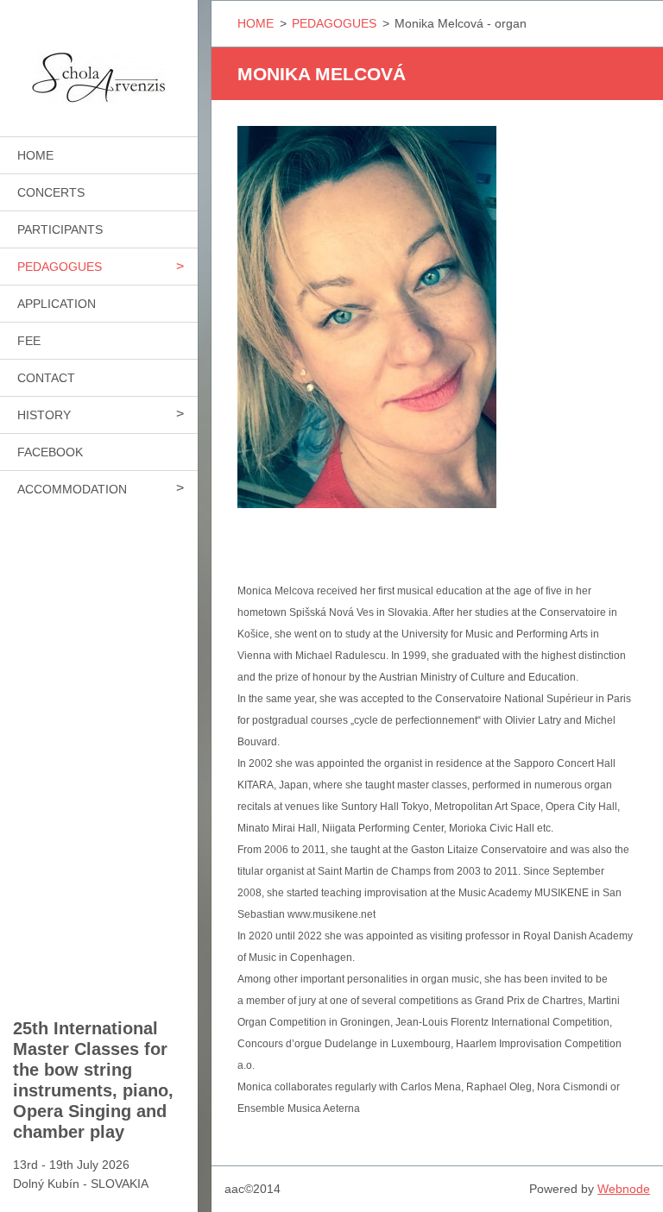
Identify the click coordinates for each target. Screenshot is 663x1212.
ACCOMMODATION (72, 489)
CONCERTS (51, 192)
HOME (35, 155)
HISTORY (44, 415)
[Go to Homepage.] (99, 57)
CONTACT (46, 378)
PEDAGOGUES (59, 266)
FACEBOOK (50, 452)
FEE (29, 341)
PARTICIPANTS (60, 229)
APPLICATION (56, 304)
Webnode (623, 1189)
